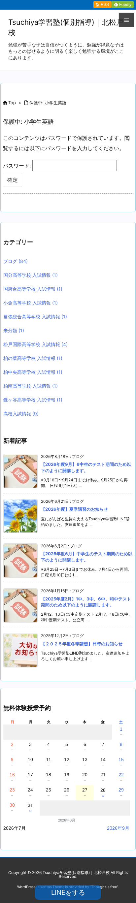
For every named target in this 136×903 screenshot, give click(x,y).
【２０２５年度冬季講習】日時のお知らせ (81, 643)
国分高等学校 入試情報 (30, 275)
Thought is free (104, 887)
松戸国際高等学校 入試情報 (35, 344)
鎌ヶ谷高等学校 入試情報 (32, 400)
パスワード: (17, 165)
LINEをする (68, 892)
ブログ (15, 261)
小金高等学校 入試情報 (30, 303)
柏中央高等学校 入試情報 (32, 372)
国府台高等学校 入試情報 (32, 289)
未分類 (13, 330)
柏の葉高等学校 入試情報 (32, 358)
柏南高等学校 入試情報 (30, 386)
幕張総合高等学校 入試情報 (35, 316)
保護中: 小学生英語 (47, 102)
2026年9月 (118, 828)
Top (12, 102)
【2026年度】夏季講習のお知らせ (74, 509)
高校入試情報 (21, 413)
